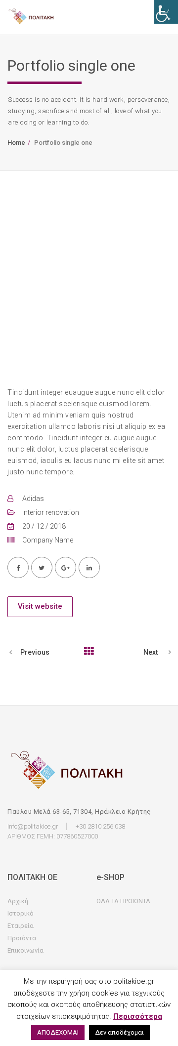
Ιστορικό (20, 913)
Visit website (40, 606)
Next (150, 652)
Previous (34, 652)
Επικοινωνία (25, 950)
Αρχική (17, 901)
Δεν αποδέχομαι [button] (119, 1032)
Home (16, 142)
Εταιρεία (20, 925)
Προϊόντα (21, 938)
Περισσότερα (137, 1016)
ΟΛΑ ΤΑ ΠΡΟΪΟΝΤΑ (123, 901)
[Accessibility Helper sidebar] (166, 12)
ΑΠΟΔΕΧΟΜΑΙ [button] (58, 1032)
